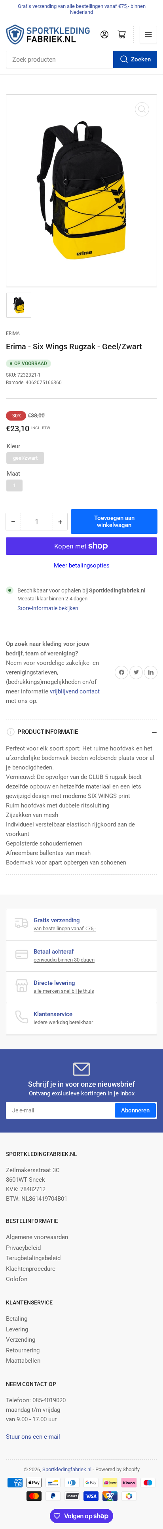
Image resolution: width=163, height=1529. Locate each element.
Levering (17, 1329)
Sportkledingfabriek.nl (66, 1469)
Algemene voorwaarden (37, 1237)
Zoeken (141, 59)
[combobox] (81, 59)
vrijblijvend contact (75, 691)
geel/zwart (25, 458)
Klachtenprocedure (30, 1268)
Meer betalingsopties (82, 565)
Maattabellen (23, 1360)
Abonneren (135, 1110)
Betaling (16, 1318)
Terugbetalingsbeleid (33, 1258)
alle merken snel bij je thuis (64, 991)
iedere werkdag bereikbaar (63, 1022)
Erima (13, 333)
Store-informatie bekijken (47, 608)
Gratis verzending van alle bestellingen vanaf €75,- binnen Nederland (82, 9)
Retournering (23, 1350)
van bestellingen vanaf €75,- (65, 928)
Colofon (16, 1279)
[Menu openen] (148, 34)
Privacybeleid (23, 1247)
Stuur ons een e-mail (33, 1436)
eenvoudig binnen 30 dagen (64, 960)
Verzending (20, 1339)
